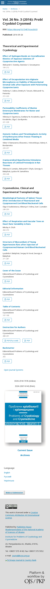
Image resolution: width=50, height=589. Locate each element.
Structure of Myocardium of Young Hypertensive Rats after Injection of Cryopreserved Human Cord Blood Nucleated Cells (24, 246)
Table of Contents (11, 306)
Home (5, 9)
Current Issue (25, 450)
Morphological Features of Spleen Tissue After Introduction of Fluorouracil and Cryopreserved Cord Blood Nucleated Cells (23, 201)
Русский (7, 476)
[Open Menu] (2, 2)
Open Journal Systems (13, 370)
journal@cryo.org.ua (20, 555)
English (7, 472)
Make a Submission (14, 492)
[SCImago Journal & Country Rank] (20, 560)
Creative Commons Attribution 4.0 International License (22, 515)
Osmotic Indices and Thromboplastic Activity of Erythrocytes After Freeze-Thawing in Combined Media (25, 137)
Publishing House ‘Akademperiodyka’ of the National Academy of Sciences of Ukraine (24, 529)
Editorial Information (13, 288)
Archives (14, 9)
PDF (8, 72)
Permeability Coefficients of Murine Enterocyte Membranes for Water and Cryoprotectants (21, 111)
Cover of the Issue (12, 270)
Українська (9, 480)
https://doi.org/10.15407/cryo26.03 (22, 29)
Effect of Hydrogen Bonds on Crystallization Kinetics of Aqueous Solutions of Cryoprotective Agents (24, 59)
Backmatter (8, 348)
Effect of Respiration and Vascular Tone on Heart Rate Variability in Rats (23, 222)
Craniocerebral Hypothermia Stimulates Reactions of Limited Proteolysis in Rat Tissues (22, 163)
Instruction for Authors (14, 327)
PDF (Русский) (12, 340)
